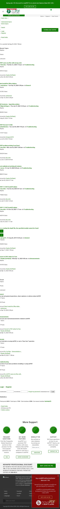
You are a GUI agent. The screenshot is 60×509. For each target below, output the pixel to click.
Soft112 (18, 483)
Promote (31, 495)
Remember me (45, 391)
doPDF (6, 493)
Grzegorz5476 (10, 137)
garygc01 (3, 238)
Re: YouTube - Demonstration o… (13, 351)
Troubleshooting (29, 65)
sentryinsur (3, 85)
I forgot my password (34, 391)
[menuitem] (6, 22)
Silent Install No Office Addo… (12, 306)
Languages (7, 495)
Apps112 (22, 483)
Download (19, 491)
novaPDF (18, 481)
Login (2, 387)
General (28, 85)
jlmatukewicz (4, 127)
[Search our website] (56, 10)
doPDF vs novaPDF (23, 457)
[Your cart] (50, 10)
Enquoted (18, 485)
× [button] (58, 476)
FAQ (7, 457)
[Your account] (53, 11)
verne (2, 168)
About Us (31, 491)
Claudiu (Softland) (10, 75)
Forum (18, 495)
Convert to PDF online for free (12, 329)
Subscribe (36, 452)
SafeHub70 (48, 401)
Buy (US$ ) (30, 6)
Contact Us (53, 451)
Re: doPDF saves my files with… (13, 374)
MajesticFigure (4, 106)
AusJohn (3, 147)
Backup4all (18, 480)
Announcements (35, 258)
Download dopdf (50, 30)
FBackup (23, 480)
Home (5, 491)
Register (9, 387)
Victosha (3, 65)
